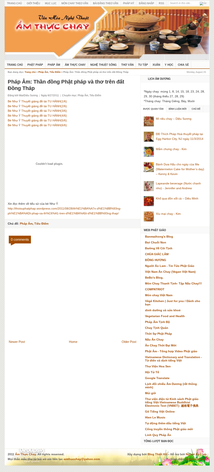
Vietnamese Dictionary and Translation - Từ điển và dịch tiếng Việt (173, 358)
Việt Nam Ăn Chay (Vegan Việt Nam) (170, 271)
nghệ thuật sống (103, 64)
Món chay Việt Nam (158, 295)
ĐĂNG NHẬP (146, 3)
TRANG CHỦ (14, 3)
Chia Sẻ (183, 64)
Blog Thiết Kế (157, 454)
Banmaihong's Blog (159, 236)
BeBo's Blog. (154, 277)
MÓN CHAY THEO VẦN (74, 3)
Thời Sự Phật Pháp (158, 333)
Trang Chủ (15, 64)
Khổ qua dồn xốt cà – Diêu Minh (177, 198)
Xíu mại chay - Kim (168, 213)
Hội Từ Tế (152, 372)
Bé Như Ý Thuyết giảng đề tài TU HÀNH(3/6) (37, 110)
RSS (161, 3)
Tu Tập (143, 64)
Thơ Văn (127, 64)
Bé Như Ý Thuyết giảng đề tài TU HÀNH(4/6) (37, 115)
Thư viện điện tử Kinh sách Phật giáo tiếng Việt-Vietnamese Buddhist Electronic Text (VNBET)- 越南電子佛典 (172, 402)
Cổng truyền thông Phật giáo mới (169, 429)
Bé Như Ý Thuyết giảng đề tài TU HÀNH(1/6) (37, 101)
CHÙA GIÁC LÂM (157, 254)
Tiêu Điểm (55, 72)
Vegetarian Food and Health (165, 316)
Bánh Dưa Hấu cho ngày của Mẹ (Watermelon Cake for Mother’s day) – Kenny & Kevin (180, 169)
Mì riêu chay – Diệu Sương (173, 118)
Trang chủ (30, 72)
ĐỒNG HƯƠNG (155, 260)
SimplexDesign (195, 459)
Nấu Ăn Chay (154, 339)
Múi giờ (150, 393)
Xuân (156, 64)
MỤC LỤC (51, 3)
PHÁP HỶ (128, 3)
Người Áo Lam (196, 454)
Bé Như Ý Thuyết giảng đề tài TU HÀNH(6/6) (37, 125)
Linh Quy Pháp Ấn (158, 435)
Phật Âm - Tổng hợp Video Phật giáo (171, 351)
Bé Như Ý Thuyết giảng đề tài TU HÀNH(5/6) (37, 120)
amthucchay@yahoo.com (82, 459)
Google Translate (157, 378)
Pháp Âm (54, 64)
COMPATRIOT (154, 289)
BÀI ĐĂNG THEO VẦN (105, 3)
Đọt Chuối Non (155, 242)
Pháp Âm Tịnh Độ (157, 322)
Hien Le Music (155, 417)
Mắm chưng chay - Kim (171, 149)
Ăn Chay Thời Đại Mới (160, 345)
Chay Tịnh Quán (156, 327)
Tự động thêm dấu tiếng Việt (165, 423)
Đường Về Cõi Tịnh (158, 248)
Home (73, 341)
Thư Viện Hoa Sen (158, 366)
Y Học (169, 64)
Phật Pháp (35, 64)
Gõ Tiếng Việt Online (160, 411)
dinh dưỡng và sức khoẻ (163, 310)
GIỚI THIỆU (33, 3)
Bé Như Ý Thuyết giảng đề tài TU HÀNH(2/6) (37, 106)
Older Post (129, 341)
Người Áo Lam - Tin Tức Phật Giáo (169, 266)
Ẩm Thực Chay (75, 64)
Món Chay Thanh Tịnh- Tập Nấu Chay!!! (173, 283)
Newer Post (17, 341)
